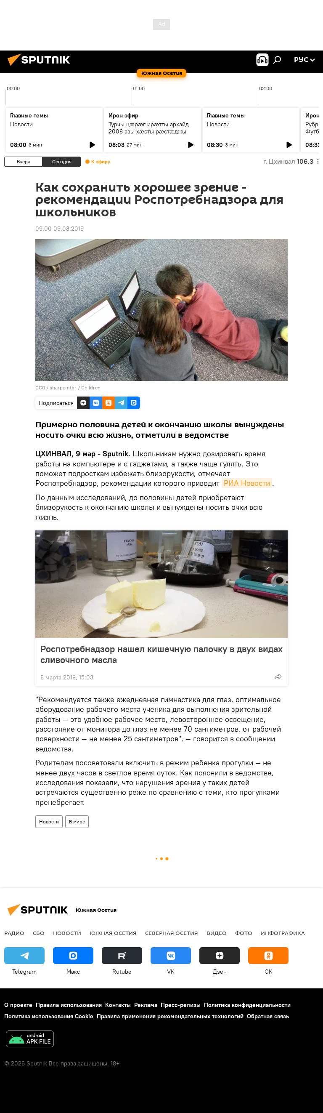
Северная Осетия (171, 933)
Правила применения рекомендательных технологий (170, 1016)
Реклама (145, 1005)
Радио (14, 933)
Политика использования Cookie (48, 1016)
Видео (217, 933)
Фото (243, 933)
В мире (77, 821)
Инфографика (283, 933)
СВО (39, 933)
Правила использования (69, 1005)
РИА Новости (247, 483)
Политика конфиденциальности (247, 1005)
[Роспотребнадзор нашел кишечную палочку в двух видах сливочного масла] (161, 584)
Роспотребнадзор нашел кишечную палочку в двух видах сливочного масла (161, 654)
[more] (278, 676)
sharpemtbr (63, 387)
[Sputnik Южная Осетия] (41, 67)
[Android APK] (29, 1039)
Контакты (118, 1005)
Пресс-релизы (181, 1005)
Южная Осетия (113, 933)
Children (91, 387)
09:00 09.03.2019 (59, 228)
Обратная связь (268, 1016)
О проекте (18, 1005)
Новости (21, 124)
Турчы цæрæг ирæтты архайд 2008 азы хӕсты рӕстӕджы (149, 127)
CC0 (40, 387)
